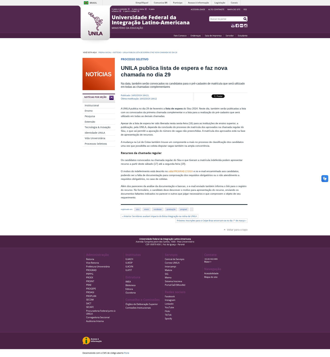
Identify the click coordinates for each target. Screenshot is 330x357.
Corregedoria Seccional (97, 317)
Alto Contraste (216, 9)
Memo (168, 277)
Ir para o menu (139, 9)
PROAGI (90, 292)
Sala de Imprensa (213, 35)
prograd (183, 209)
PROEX (89, 277)
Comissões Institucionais (138, 307)
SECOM (90, 299)
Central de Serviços (174, 259)
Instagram (246, 25)
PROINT (90, 281)
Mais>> (207, 261)
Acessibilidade (211, 273)
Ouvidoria (130, 292)
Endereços (196, 35)
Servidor (230, 35)
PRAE (88, 285)
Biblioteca (130, 285)
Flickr (241, 25)
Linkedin (169, 303)
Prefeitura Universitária (98, 266)
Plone (126, 353)
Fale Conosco (180, 35)
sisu (137, 209)
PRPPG (89, 274)
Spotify (168, 318)
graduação (171, 209)
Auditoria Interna (95, 321)
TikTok (168, 314)
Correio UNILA (172, 262)
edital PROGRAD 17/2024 (180, 171)
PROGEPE (91, 288)
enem (146, 209)
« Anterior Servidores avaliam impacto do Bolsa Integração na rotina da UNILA (159, 216)
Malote (168, 270)
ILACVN (129, 266)
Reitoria (90, 259)
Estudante (243, 35)
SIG (166, 274)
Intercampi (170, 266)
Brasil (93, 2)
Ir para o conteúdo (120, 9)
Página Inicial (104, 52)
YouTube (233, 25)
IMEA (128, 281)
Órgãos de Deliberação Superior (141, 304)
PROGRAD (91, 270)
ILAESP (129, 262)
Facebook (237, 25)
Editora (129, 289)
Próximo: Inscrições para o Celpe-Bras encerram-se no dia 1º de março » (211, 220)
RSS (245, 9)
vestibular (158, 209)
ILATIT (128, 270)
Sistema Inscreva (173, 281)
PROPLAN (91, 296)
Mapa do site (233, 9)
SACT (88, 303)
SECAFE (90, 307)
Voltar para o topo (237, 229)
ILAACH (129, 259)
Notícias (117, 52)
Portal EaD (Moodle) (175, 285)
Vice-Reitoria (92, 262)
